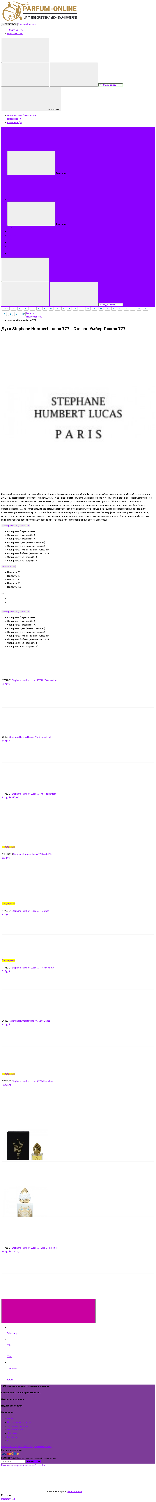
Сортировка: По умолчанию (15, 526)
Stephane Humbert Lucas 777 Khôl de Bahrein (34, 794)
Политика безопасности (19, 1422)
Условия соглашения (17, 1426)
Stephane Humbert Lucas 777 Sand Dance (29, 1021)
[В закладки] (71, 673)
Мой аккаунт (54, 109)
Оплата (11, 231)
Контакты (12, 250)
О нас (10, 239)
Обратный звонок (27, 24)
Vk (14, 1499)
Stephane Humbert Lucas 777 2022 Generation (34, 680)
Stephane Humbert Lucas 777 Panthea (30, 911)
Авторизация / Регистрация (21, 115)
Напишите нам (74, 1491)
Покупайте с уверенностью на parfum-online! (23, 1465)
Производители (15, 1429)
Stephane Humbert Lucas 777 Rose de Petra (33, 967)
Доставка (12, 235)
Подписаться (33, 1462)
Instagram (6, 1499)
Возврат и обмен (15, 253)
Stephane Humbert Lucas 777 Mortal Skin (33, 854)
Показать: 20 (8, 566)
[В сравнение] (25, 673)
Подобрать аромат (63, 199)
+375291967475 (9, 24)
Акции (10, 242)
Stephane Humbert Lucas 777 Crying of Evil (30, 737)
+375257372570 (15, 33)
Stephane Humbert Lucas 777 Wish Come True (34, 1248)
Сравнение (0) (14, 122)
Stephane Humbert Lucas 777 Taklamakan (32, 1081)
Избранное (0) (14, 119)
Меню (56, 149)
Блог (9, 246)
